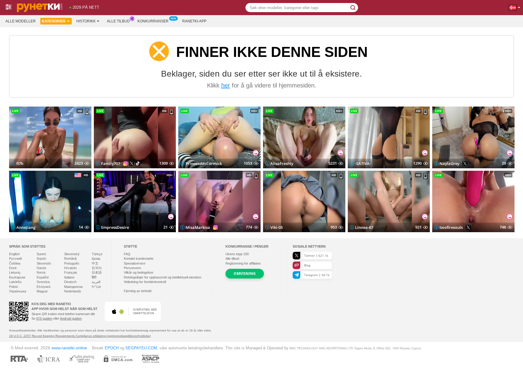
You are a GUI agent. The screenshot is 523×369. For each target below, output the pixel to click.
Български (17, 277)
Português (71, 263)
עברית (96, 286)
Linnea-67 (364, 227)
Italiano (69, 277)
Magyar (42, 291)
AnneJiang (25, 227)
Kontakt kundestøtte (138, 258)
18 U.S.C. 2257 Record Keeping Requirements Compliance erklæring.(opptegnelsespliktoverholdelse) (80, 336)
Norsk (41, 272)
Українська (17, 291)
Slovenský (72, 254)
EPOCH (112, 348)
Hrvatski (70, 268)
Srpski (41, 258)
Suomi (41, 254)
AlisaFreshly (281, 163)
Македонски (73, 286)
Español (42, 277)
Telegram (316, 275)
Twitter (316, 255)
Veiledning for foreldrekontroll (145, 282)
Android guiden (71, 318)
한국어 (97, 268)
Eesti (12, 268)
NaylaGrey (449, 163)
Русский (15, 258)
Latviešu (15, 282)
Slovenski (44, 263)
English (14, 254)
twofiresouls (451, 227)
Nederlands (72, 291)
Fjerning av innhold (137, 291)
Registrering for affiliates (243, 263)
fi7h (19, 163)
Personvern (132, 268)
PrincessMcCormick (204, 163)
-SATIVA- (363, 163)
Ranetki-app (194, 21)
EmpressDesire (115, 227)
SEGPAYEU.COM (141, 348)
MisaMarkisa (198, 227)
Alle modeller (20, 21)
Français (70, 272)
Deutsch (70, 282)
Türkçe (97, 254)
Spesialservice (134, 263)
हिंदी (94, 277)
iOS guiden (44, 318)
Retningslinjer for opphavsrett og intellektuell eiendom (162, 277)
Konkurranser (153, 21)
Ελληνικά (43, 286)
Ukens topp (237, 254)
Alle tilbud (118, 21)
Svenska (43, 282)
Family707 (110, 163)
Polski (13, 286)
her (225, 85)
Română (70, 258)
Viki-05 (276, 227)
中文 (95, 263)
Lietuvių (14, 272)
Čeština (14, 263)
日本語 (97, 272)
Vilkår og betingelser (138, 272)
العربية (96, 282)
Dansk (41, 268)
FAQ (127, 254)
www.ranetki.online (69, 347)
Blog (307, 265)
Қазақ (96, 258)
